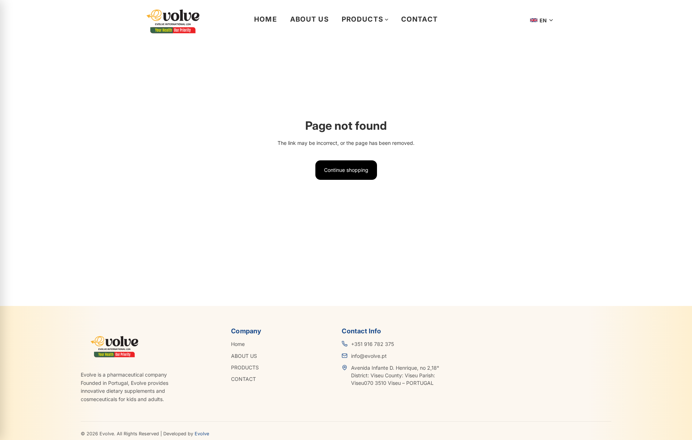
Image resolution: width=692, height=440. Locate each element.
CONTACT (419, 19)
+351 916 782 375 (372, 344)
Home (265, 19)
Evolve (202, 433)
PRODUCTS (362, 19)
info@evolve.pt (369, 356)
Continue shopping (346, 170)
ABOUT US (309, 19)
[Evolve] (172, 20)
